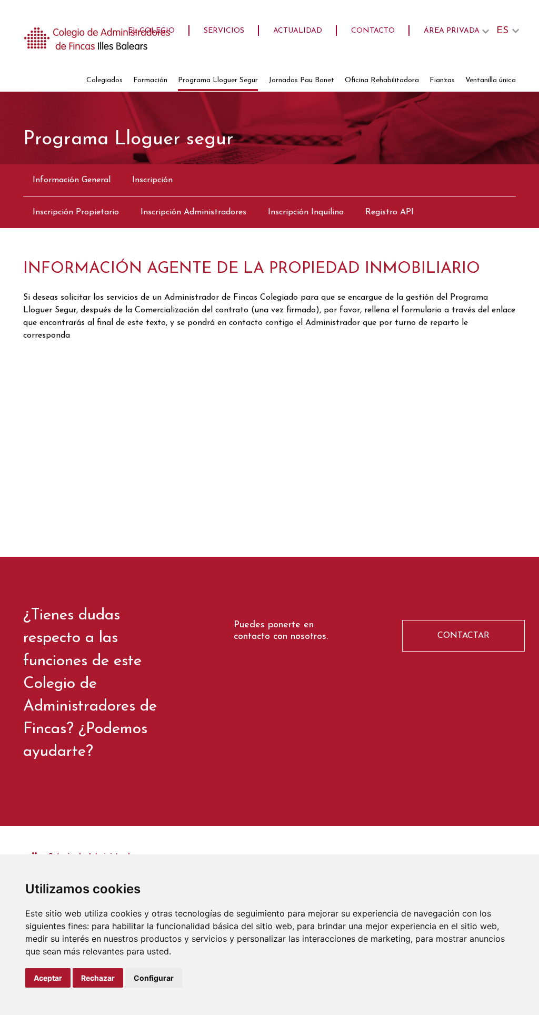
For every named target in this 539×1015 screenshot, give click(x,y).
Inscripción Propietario (76, 212)
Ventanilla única (490, 80)
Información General (72, 180)
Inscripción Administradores (193, 212)
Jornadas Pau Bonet (301, 80)
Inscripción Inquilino (306, 212)
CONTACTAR (463, 636)
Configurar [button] (154, 977)
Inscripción (152, 180)
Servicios (224, 31)
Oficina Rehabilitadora (382, 80)
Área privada (452, 31)
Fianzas (442, 80)
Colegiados (104, 80)
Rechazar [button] (98, 977)
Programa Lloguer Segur (218, 80)
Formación (150, 80)
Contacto (373, 31)
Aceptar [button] (48, 977)
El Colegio (151, 31)
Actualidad (297, 31)
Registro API (389, 212)
